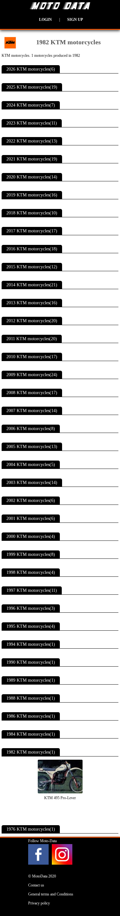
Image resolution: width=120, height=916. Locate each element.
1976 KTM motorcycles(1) (30, 829)
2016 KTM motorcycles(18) (31, 248)
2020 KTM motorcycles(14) (31, 177)
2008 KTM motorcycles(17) (31, 392)
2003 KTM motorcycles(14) (31, 482)
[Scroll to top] (107, 892)
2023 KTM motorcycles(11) (31, 123)
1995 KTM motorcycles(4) (30, 626)
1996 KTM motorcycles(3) (30, 608)
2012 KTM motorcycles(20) (31, 320)
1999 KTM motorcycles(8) (30, 554)
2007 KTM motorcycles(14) (31, 410)
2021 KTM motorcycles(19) (31, 159)
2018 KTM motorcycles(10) (31, 213)
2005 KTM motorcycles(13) (31, 446)
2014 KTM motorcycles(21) (31, 284)
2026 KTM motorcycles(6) (30, 69)
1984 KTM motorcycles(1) (30, 734)
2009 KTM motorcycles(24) (31, 374)
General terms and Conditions (50, 894)
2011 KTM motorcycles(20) (31, 338)
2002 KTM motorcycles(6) (30, 500)
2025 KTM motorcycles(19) (31, 87)
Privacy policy (39, 903)
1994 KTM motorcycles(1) (30, 644)
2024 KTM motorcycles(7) (30, 105)
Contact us (36, 885)
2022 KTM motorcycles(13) (31, 141)
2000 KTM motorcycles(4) (30, 536)
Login (45, 19)
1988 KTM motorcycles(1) (30, 698)
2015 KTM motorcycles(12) (31, 266)
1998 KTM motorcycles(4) (30, 572)
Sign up (75, 19)
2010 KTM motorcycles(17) (31, 356)
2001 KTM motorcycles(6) (30, 518)
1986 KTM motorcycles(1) (30, 716)
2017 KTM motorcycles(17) (31, 231)
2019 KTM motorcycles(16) (31, 195)
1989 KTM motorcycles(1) (30, 680)
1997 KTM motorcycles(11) (31, 590)
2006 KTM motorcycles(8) (30, 428)
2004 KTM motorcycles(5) (30, 464)
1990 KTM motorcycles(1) (30, 662)
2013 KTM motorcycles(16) (31, 302)
